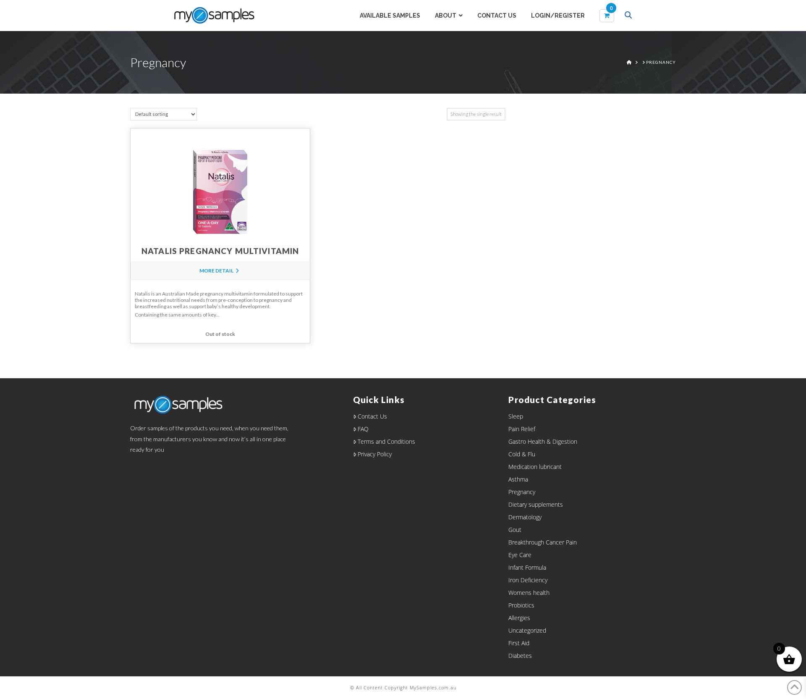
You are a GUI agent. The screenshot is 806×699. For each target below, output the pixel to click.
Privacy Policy (375, 454)
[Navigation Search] (629, 16)
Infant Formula (527, 567)
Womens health (529, 593)
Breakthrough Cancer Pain (542, 542)
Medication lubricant (535, 467)
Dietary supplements (535, 504)
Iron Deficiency (527, 580)
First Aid (518, 643)
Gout (514, 530)
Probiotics (521, 605)
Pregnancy (521, 492)
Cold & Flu (521, 454)
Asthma (518, 479)
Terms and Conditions (386, 441)
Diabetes (520, 656)
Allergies (519, 618)
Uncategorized (527, 630)
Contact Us (372, 416)
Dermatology (525, 517)
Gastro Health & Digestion (542, 441)
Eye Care (519, 555)
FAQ (363, 429)
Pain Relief (521, 429)
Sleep (515, 416)
